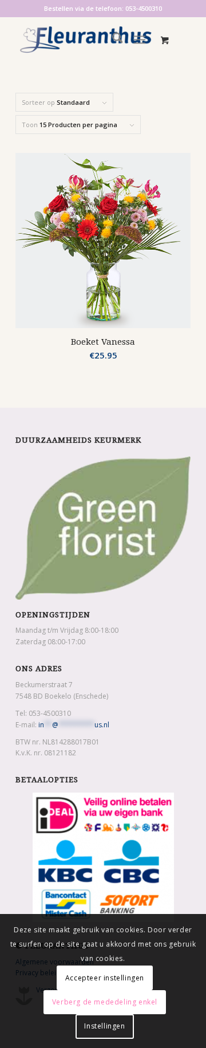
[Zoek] (112, 39)
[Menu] (140, 39)
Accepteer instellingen (104, 978)
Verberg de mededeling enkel (104, 1002)
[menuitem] (112, 39)
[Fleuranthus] (85, 39)
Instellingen (104, 1026)
